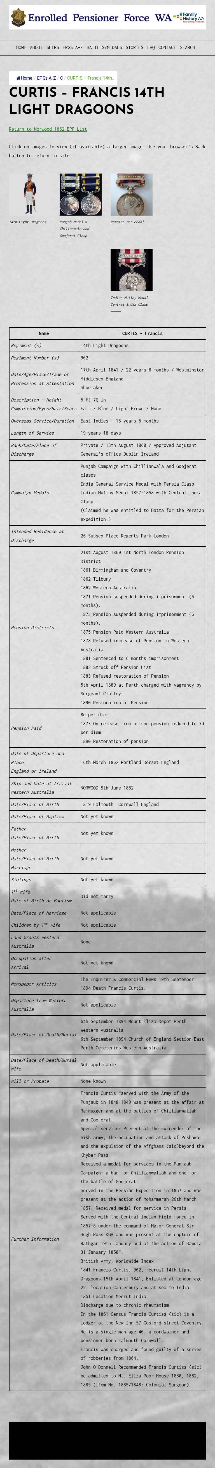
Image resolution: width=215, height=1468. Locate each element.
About (36, 47)
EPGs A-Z (73, 47)
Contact (167, 47)
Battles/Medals (104, 47)
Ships (52, 47)
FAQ (151, 47)
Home (21, 47)
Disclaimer (25, 1447)
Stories (134, 47)
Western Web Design (72, 1440)
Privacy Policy (55, 1447)
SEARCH (187, 47)
